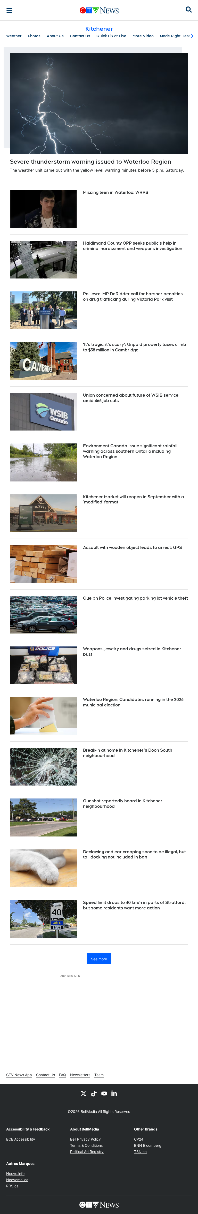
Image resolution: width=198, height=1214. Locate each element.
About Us (55, 36)
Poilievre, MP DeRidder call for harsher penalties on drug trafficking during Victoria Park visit (133, 296)
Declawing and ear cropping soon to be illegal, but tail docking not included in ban (134, 854)
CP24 (138, 1139)
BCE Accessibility (20, 1139)
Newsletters (80, 1075)
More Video (143, 36)
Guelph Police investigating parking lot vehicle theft (135, 598)
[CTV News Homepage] (99, 10)
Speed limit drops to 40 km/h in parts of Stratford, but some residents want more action (134, 905)
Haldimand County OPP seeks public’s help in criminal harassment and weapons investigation (132, 246)
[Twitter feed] (83, 1093)
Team (99, 1075)
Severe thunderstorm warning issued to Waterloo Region (90, 161)
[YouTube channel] (104, 1093)
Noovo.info (15, 1173)
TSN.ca (140, 1151)
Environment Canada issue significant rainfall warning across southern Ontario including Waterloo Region (130, 451)
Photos (34, 36)
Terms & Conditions (86, 1145)
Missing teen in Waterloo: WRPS (115, 192)
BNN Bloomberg (147, 1145)
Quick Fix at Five (111, 36)
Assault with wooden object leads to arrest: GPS (132, 547)
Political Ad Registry (87, 1151)
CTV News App (19, 1075)
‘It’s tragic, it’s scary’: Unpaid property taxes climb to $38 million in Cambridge (134, 347)
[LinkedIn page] (114, 1093)
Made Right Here (175, 36)
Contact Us (80, 36)
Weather (14, 36)
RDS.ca (12, 1186)
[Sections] (9, 10)
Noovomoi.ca (17, 1180)
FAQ (62, 1075)
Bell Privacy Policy (85, 1139)
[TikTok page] (94, 1093)
